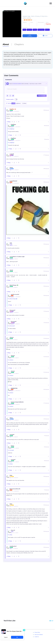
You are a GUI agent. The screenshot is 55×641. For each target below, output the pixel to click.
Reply (9, 121)
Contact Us (37, 636)
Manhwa (47, 29)
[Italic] (10, 95)
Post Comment (41, 95)
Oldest (25, 103)
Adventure (29, 29)
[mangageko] (27, 3)
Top (14, 103)
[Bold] (7, 95)
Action (24, 29)
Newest (19, 103)
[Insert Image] (13, 95)
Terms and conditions (39, 634)
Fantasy (35, 29)
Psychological (41, 29)
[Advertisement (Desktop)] (27, 592)
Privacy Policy (37, 632)
